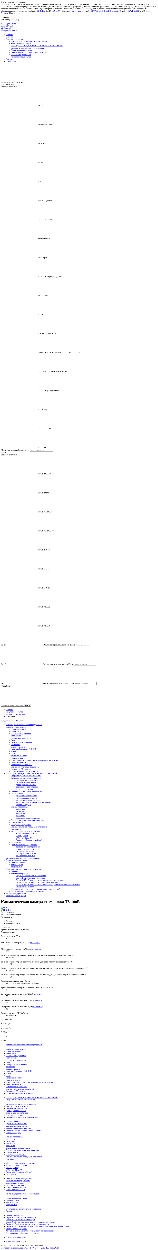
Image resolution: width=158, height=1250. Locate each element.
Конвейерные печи (19, 756)
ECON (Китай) (22, 836)
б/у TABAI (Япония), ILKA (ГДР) (25, 771)
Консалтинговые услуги (21, 57)
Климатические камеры (21, 43)
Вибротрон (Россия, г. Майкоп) (29, 840)
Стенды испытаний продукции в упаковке (29, 827)
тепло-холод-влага (18, 729)
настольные (16, 736)
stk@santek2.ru (7, 28)
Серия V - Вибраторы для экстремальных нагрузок (37, 882)
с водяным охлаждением (26, 782)
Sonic (116, 11)
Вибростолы (16, 871)
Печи (13, 740)
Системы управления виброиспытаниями (28, 48)
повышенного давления (21, 738)
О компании (11, 61)
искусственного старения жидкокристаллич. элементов (34, 760)
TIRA (129, 11)
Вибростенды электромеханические (26, 776)
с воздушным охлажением (27, 780)
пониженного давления (21, 733)
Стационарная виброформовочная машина (29, 891)
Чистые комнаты (18, 758)
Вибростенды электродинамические (26, 778)
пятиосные (20, 811)
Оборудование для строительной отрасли (28, 52)
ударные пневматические (26, 796)
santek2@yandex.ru (9, 26)
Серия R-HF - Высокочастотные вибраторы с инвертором (40, 880)
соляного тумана (18, 747)
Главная (9, 35)
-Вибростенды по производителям (25, 831)
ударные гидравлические (26, 798)
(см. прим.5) (37, 1007)
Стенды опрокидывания (21, 825)
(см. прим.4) (36, 1000)
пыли (13, 753)
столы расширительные (26, 853)
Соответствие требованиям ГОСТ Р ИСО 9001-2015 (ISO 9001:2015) (30, 1248)
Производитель (7, 84)
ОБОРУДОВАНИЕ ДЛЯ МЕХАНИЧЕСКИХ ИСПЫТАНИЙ (37, 46)
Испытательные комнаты (21, 765)
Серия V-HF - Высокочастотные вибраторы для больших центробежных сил (48, 885)
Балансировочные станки (21, 50)
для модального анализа (26, 785)
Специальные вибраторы (26, 887)
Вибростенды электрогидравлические (27, 791)
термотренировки (18, 762)
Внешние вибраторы (19, 873)
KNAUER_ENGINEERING (101, 11)
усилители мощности (25, 849)
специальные (16, 867)
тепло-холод (16, 731)
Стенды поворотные (19, 807)
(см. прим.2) (35, 949)
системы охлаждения (25, 851)
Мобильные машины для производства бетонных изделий (35, 889)
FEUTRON (56, 11)
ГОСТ (3, 453)
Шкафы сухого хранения (21, 742)
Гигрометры (16, 842)
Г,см (37, 683)
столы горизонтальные (25, 856)
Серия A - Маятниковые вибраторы (31, 876)
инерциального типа (24, 789)
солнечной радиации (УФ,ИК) (23, 749)
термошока (15, 745)
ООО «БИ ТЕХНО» (24, 838)
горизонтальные (18, 862)
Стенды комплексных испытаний (25, 767)
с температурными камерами (28, 818)
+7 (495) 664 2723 (8, 24)
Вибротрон (76, 11)
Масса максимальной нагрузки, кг (15, 450)
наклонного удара (23, 805)
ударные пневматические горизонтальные (33, 802)
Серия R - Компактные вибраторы (30, 878)
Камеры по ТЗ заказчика (21, 769)
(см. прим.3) (38, 994)
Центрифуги (16, 829)
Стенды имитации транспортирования (27, 820)
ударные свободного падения (28, 800)
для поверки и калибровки (27, 787)
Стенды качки (17, 822)
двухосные (20, 813)
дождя (13, 751)
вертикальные (17, 865)
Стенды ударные (18, 793)
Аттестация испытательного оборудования (29, 41)
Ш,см (38, 645)
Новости (9, 37)
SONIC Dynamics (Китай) (26, 833)
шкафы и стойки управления (28, 847)
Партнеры (10, 59)
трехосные (20, 816)
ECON (135, 11)
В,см (37, 664)
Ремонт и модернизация (21, 55)
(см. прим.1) (35, 943)
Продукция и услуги (14, 39)
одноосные (20, 809)
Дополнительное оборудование (24, 845)
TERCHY (41, 11)
